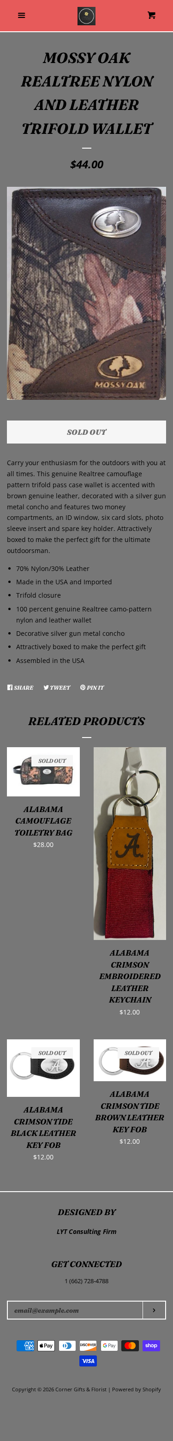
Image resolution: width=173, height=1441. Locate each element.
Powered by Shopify (136, 1389)
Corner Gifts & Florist (81, 1389)
